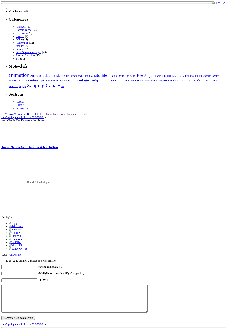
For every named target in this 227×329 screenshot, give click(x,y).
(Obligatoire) (50, 266)
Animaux (21, 26)
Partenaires (22, 107)
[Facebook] (15, 229)
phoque (120, 81)
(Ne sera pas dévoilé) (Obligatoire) (61, 273)
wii (20, 87)
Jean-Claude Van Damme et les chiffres (29, 147)
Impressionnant (193, 75)
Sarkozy (162, 80)
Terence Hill (187, 81)
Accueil (20, 101)
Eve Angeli (145, 75)
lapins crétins (28, 80)
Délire (19, 39)
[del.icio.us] (16, 226)
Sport (179, 81)
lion (72, 81)
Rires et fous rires (25, 55)
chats (95, 75)
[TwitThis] (15, 242)
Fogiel (158, 76)
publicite (139, 80)
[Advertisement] (66, 130)
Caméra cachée (24, 29)
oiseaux (105, 81)
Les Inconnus (52, 80)
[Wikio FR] (15, 245)
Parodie (20, 48)
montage (82, 80)
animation (19, 75)
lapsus (42, 80)
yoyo (24, 87)
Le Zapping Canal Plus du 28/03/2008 (22, 117)
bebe (46, 75)
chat (87, 75)
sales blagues (151, 80)
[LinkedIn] (15, 235)
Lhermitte (65, 80)
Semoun (172, 80)
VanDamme (205, 80)
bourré (65, 76)
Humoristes (22, 42)
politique (129, 80)
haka (174, 76)
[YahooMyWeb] (18, 248)
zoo (62, 87)
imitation (180, 76)
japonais (207, 76)
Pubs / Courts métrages (28, 52)
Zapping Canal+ (44, 85)
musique (95, 80)
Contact (20, 104)
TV (18, 58)
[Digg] (13, 223)
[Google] (14, 232)
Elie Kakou (130, 76)
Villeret (219, 81)
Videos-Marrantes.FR (17, 114)
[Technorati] (16, 239)
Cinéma (20, 36)
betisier (56, 75)
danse (114, 75)
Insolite (20, 45)
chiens (105, 75)
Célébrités (21, 33)
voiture (13, 86)
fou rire (167, 75)
